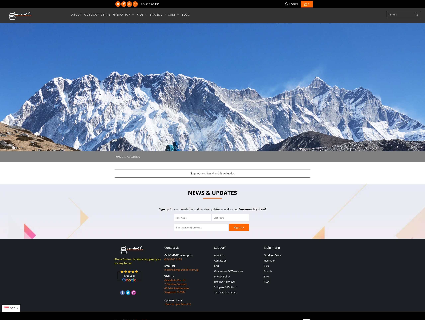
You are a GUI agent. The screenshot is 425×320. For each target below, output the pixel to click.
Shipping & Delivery (225, 287)
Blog (186, 14)
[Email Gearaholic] (135, 4)
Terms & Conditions (225, 292)
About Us (219, 255)
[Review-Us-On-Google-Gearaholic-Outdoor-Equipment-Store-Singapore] (129, 283)
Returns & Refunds (224, 281)
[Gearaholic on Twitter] (118, 4)
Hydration (122, 14)
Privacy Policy (222, 276)
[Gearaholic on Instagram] (129, 4)
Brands (156, 14)
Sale (172, 14)
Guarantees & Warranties (228, 271)
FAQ (216, 265)
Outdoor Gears (97, 14)
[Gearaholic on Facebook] (124, 4)
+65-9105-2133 (149, 4)
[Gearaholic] (35, 15)
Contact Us (220, 260)
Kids (141, 14)
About (76, 14)
